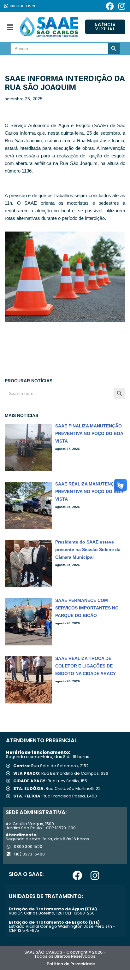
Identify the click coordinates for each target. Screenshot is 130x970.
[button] (9, 27)
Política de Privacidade (71, 964)
